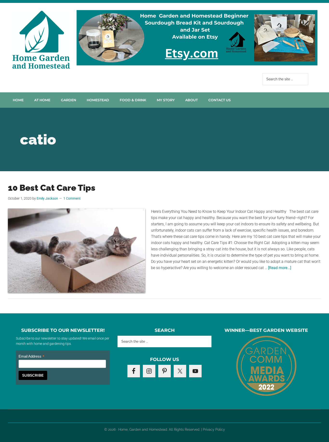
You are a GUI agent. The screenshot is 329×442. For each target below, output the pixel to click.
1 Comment (72, 198)
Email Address (32, 356)
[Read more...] (279, 267)
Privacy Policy (214, 429)
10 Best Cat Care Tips (51, 188)
